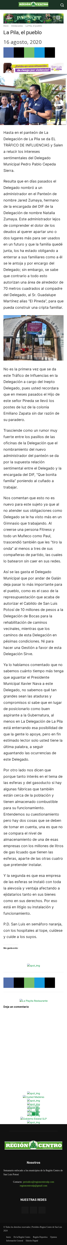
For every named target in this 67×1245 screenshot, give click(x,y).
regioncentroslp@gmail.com (33, 1185)
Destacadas (17, 25)
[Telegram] (39, 52)
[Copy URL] (50, 52)
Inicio (6, 25)
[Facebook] (8, 52)
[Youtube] (42, 1210)
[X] (19, 52)
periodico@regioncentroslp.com (38, 1182)
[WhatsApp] (29, 52)
